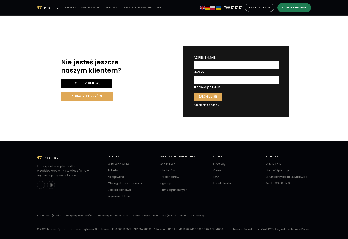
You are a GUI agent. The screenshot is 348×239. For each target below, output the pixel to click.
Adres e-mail (204, 58)
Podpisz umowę (294, 7)
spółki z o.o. (168, 164)
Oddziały (112, 7)
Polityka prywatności (79, 215)
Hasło (199, 73)
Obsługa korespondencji (125, 183)
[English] (202, 7)
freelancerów (169, 177)
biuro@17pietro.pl (277, 170)
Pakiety (70, 7)
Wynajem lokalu (119, 196)
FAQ (159, 7)
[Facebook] (41, 185)
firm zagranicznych (173, 190)
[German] (207, 7)
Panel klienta (259, 7)
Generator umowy (192, 215)
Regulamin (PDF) (48, 215)
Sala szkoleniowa (137, 7)
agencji (165, 183)
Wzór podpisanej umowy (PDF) (153, 215)
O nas (217, 170)
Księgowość (90, 7)
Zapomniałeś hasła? (206, 104)
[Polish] (213, 7)
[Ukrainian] (218, 7)
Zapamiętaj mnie (208, 87)
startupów (167, 170)
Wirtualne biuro (118, 164)
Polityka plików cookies (113, 215)
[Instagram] (51, 185)
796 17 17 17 (233, 7)
